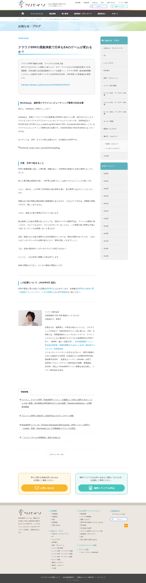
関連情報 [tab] (24, 392)
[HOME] (22, 13)
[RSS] (126, 525)
